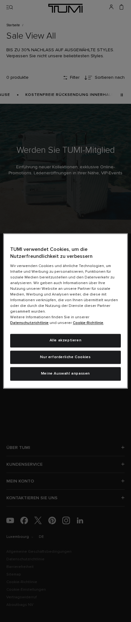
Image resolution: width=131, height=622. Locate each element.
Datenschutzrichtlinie (29, 323)
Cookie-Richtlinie (88, 323)
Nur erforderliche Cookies (65, 357)
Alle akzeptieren (66, 340)
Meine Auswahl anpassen (65, 374)
